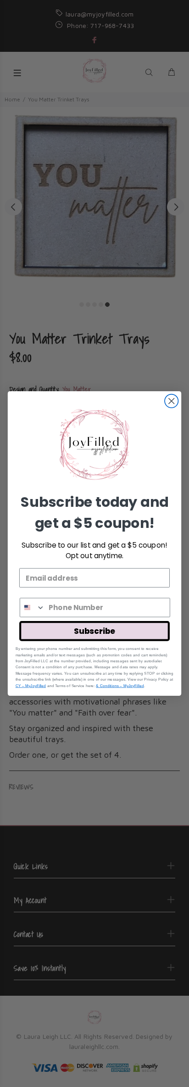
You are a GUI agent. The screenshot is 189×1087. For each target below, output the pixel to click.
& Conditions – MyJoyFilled (120, 685)
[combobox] (32, 607)
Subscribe (94, 631)
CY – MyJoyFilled (31, 685)
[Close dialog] (171, 401)
